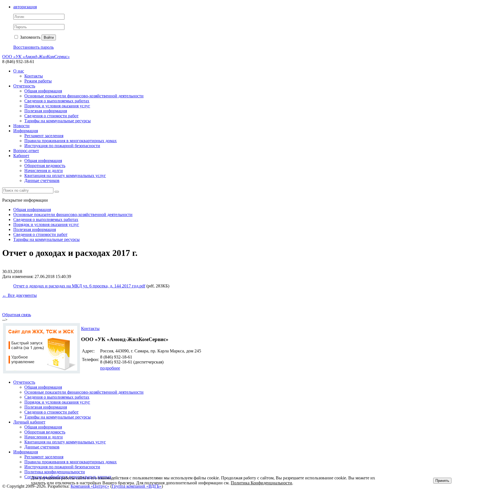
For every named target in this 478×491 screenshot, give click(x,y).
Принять (442, 481)
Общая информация (43, 91)
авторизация (25, 6)
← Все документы (19, 295)
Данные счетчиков (41, 180)
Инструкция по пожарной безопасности (62, 145)
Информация (25, 130)
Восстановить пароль (33, 47)
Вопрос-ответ (26, 150)
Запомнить (29, 37)
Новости (21, 125)
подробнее (110, 368)
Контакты (33, 76)
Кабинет (21, 155)
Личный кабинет (29, 422)
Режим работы (38, 81)
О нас (18, 71)
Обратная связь (16, 314)
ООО (36, 56)
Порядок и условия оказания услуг (57, 105)
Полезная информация (45, 110)
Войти (49, 37)
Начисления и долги (43, 170)
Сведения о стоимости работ (51, 115)
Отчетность (24, 86)
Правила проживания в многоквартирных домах (70, 140)
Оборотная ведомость (44, 165)
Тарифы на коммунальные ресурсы (57, 120)
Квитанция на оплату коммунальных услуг (65, 175)
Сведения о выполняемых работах (56, 100)
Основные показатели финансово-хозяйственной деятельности (84, 95)
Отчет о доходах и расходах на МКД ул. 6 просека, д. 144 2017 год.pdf (79, 286)
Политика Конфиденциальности (261, 482)
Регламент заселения (43, 135)
